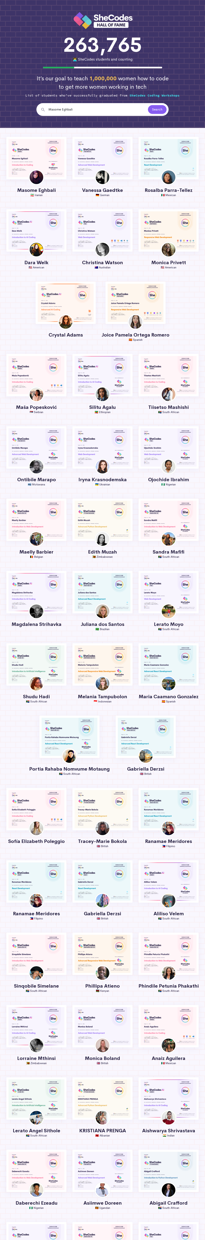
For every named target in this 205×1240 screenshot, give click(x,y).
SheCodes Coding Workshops (155, 95)
